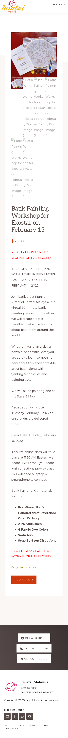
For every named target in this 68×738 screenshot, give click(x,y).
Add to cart (24, 579)
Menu (60, 4)
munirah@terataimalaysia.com (37, 692)
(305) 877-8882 (28, 688)
